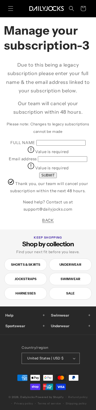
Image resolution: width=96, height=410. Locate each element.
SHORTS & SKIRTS (26, 264)
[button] (11, 8)
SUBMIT (48, 175)
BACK (48, 220)
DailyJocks (27, 397)
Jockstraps (26, 279)
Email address (23, 158)
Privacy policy (23, 403)
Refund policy (77, 397)
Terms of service (49, 403)
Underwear (70, 264)
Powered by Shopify (49, 397)
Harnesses (25, 293)
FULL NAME (22, 142)
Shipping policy (76, 403)
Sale (70, 293)
